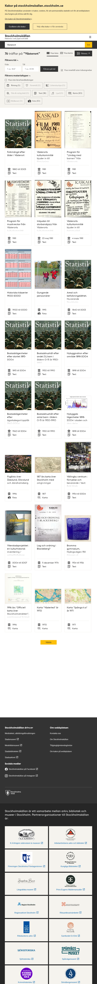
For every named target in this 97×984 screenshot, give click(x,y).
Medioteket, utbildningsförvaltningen (20, 733)
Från (7, 64)
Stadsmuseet (10, 739)
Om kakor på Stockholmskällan (18, 19)
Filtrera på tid (49, 69)
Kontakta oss (55, 733)
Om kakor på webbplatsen (61, 751)
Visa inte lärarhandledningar (20, 80)
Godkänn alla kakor (17, 26)
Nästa (48, 642)
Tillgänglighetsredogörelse (61, 745)
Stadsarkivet (10, 757)
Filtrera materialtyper (16, 75)
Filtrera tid (10, 60)
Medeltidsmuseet (12, 745)
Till (24, 64)
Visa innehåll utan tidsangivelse (78, 70)
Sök (88, 45)
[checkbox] (13, 85)
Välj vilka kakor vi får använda (50, 26)
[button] (11, 60)
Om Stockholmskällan (59, 739)
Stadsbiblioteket (11, 751)
